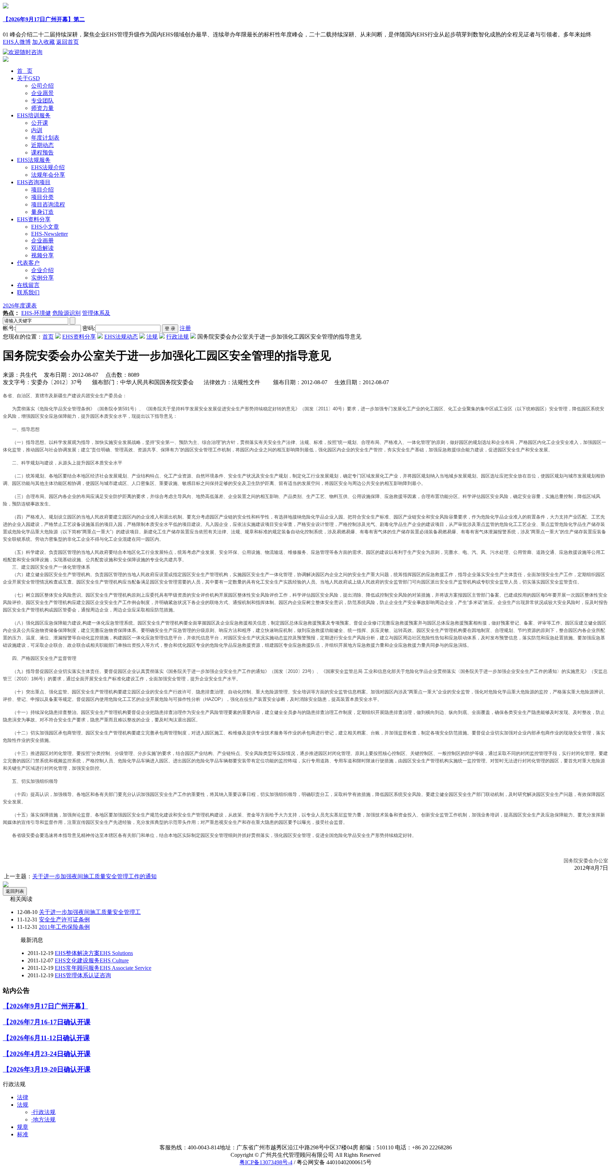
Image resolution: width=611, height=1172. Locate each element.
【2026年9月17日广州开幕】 (45, 1006)
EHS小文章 (45, 227)
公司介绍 (42, 86)
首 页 (25, 71)
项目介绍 (42, 190)
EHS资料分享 (34, 219)
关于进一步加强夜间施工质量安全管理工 (90, 912)
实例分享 (42, 278)
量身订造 (42, 212)
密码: (88, 328)
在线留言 (28, 285)
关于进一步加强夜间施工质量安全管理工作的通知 (94, 876)
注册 (185, 328)
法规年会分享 (48, 175)
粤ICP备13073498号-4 (265, 1162)
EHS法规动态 (121, 337)
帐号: (9, 328)
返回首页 (67, 42)
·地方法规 (43, 1120)
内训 (36, 130)
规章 (22, 1127)
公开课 (39, 123)
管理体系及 (96, 313)
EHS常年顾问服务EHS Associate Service (103, 968)
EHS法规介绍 (48, 167)
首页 (48, 337)
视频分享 (42, 255)
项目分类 (42, 197)
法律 (22, 1097)
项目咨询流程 (48, 204)
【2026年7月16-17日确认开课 (47, 1022)
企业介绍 (42, 270)
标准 (22, 1134)
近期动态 (42, 145)
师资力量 (42, 108)
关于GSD (28, 78)
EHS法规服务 (34, 160)
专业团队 (42, 101)
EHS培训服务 (34, 115)
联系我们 (28, 292)
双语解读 (42, 248)
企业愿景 (42, 93)
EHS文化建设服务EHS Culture (92, 960)
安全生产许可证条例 (64, 919)
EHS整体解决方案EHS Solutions (94, 953)
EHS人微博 (17, 42)
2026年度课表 (20, 306)
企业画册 (42, 241)
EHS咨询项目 (34, 182)
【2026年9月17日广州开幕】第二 (44, 19)
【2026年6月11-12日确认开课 (46, 1038)
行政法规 (177, 337)
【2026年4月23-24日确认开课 (47, 1053)
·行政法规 (43, 1112)
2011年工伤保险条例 (64, 927)
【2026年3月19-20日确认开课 (47, 1069)
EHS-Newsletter (49, 234)
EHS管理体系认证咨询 (83, 975)
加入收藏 (43, 42)
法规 (152, 337)
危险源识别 (66, 313)
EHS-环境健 (36, 313)
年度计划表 (45, 138)
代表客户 (28, 263)
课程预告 (42, 153)
